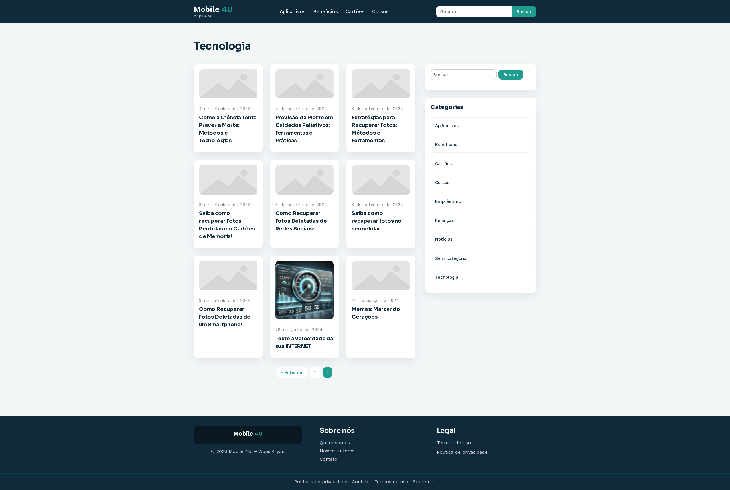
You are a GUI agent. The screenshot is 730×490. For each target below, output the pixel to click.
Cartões (355, 11)
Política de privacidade (462, 452)
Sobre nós (424, 481)
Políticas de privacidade (320, 481)
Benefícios (325, 11)
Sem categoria (451, 258)
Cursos (380, 11)
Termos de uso (454, 442)
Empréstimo (448, 201)
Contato (328, 459)
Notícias (444, 239)
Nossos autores (337, 450)
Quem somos (335, 442)
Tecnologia (446, 277)
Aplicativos (292, 11)
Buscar (524, 11)
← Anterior (291, 372)
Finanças (444, 220)
